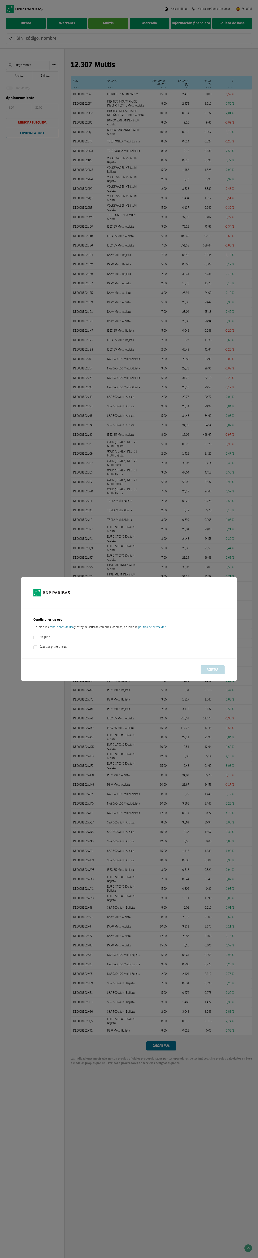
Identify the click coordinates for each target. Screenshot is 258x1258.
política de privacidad (152, 627)
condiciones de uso (61, 627)
